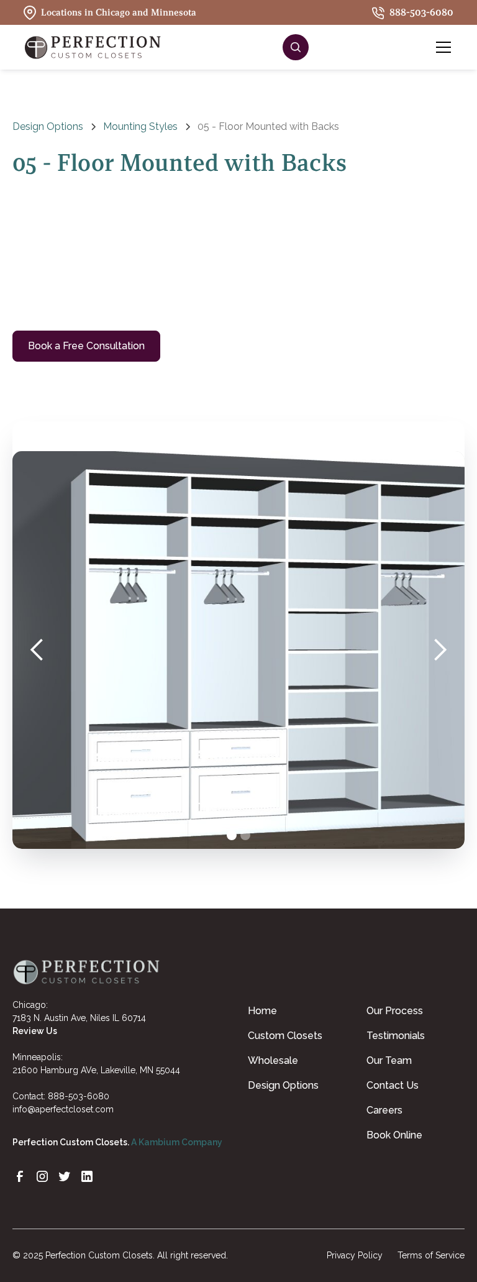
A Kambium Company (176, 1142)
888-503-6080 (78, 1096)
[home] (93, 47)
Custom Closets (285, 1036)
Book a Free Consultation (86, 346)
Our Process (394, 1011)
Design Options (283, 1085)
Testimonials (395, 1036)
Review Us (34, 1031)
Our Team (389, 1060)
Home (262, 1011)
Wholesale (273, 1060)
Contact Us (392, 1085)
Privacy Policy (355, 1255)
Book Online (394, 1135)
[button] (441, 47)
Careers (384, 1110)
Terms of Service (431, 1255)
